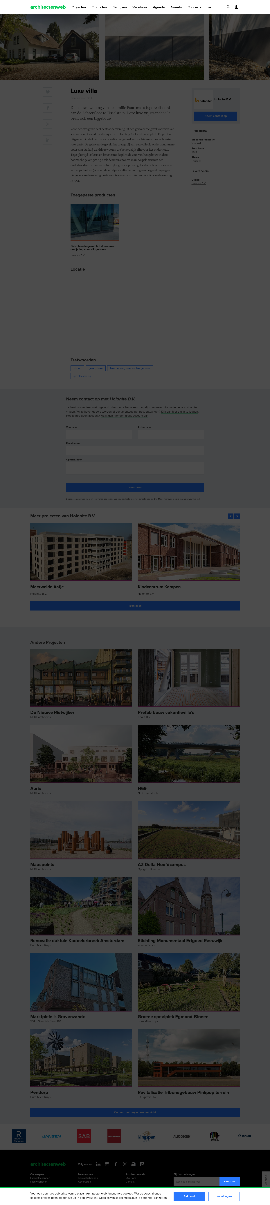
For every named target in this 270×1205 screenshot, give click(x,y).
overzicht (92, 1198)
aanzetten (160, 1198)
